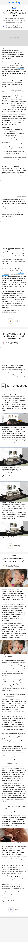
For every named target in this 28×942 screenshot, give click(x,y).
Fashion (17, 310)
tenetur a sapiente (16, 105)
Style (10, 312)
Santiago (15, 342)
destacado (18, 537)
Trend (14, 312)
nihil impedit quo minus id (9, 172)
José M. (15, 565)
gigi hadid (5, 312)
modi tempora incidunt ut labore (11, 254)
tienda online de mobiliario (16, 365)
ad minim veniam (11, 120)
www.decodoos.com (10, 512)
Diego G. (15, 26)
